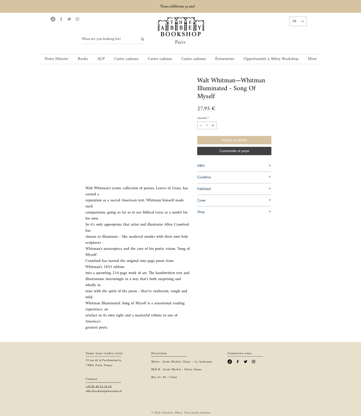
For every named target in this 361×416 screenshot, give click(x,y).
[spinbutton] (207, 125)
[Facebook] (61, 19)
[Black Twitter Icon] (245, 361)
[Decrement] (200, 125)
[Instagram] (77, 19)
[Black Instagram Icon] (253, 361)
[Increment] (213, 125)
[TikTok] (53, 19)
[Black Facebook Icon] (237, 361)
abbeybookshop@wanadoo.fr (104, 391)
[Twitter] (69, 19)
